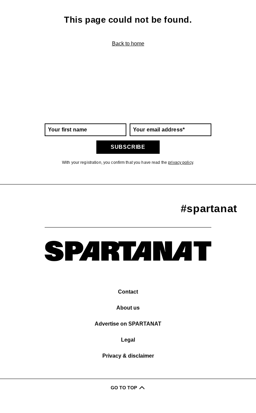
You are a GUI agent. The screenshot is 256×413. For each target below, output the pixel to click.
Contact (128, 292)
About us (128, 308)
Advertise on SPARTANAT (128, 324)
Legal (128, 340)
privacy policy (180, 162)
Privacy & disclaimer (128, 356)
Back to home (128, 43)
